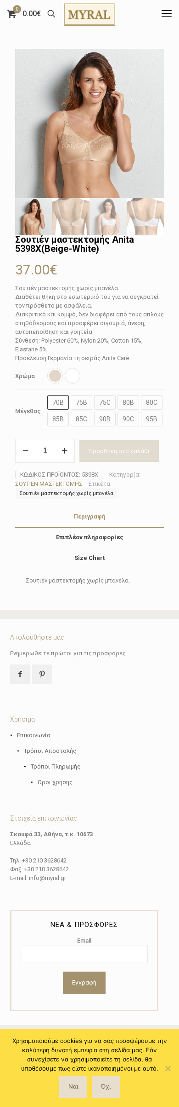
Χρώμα (25, 376)
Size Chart (89, 557)
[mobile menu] (166, 14)
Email (84, 940)
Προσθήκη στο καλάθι (119, 451)
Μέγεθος (28, 411)
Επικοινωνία (33, 735)
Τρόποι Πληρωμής (55, 766)
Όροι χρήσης (55, 782)
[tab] (89, 517)
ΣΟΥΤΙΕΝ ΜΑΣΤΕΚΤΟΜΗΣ (49, 483)
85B (58, 419)
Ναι (73, 1086)
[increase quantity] (64, 450)
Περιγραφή (89, 516)
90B (105, 419)
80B (128, 402)
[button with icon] (20, 674)
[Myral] (89, 13)
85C (81, 419)
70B (58, 402)
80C (151, 402)
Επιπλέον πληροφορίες (89, 537)
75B (81, 402)
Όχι (106, 1086)
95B (151, 419)
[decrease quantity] (25, 450)
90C (128, 419)
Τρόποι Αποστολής (50, 750)
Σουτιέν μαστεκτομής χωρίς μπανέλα (66, 493)
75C (105, 402)
